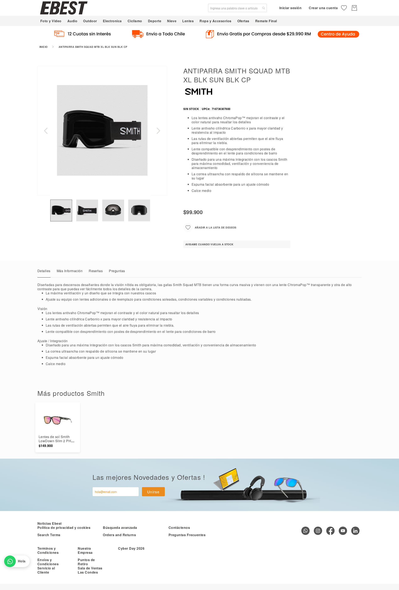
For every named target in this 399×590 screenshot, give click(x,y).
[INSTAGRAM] (318, 531)
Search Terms (48, 534)
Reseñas (96, 270)
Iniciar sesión (290, 7)
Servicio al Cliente (46, 570)
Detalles (43, 270)
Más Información (70, 270)
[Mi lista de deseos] (344, 8)
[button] (45, 130)
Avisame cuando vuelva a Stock (209, 244)
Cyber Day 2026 (131, 548)
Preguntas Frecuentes (187, 534)
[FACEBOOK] (330, 531)
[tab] (43, 272)
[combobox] (237, 8)
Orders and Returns (119, 534)
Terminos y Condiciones (48, 550)
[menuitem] (50, 21)
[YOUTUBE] (343, 531)
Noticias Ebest (49, 523)
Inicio (43, 47)
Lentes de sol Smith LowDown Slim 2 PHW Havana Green (56, 440)
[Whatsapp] (305, 531)
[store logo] (63, 7)
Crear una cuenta (323, 7)
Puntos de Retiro (86, 561)
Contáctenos (179, 527)
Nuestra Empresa (85, 550)
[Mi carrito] (354, 8)
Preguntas (117, 270)
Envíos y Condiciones (48, 561)
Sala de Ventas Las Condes (90, 570)
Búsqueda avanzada (120, 527)
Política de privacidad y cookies (63, 527)
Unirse (153, 491)
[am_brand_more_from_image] (58, 420)
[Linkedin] (355, 531)
